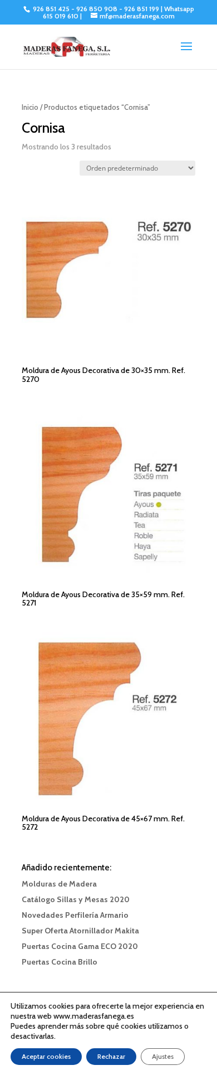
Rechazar (111, 1056)
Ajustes (163, 1056)
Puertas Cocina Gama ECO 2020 (80, 946)
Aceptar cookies (46, 1056)
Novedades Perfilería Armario (75, 915)
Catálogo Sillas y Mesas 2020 (76, 899)
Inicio (30, 107)
